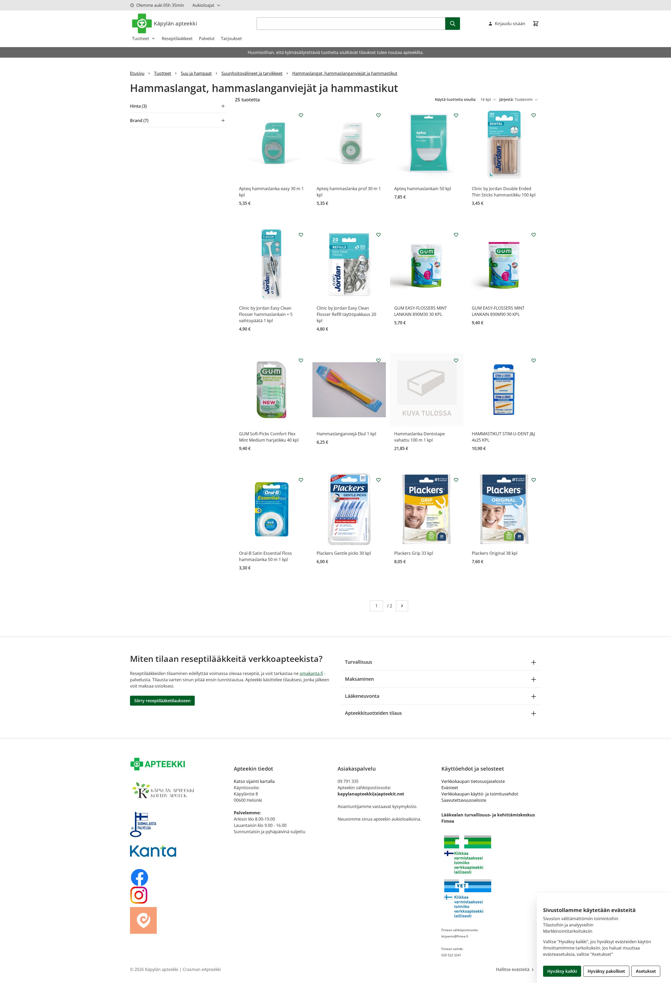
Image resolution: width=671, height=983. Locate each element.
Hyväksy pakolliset (606, 971)
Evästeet (449, 787)
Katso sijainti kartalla (254, 781)
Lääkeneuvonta (362, 696)
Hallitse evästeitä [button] (513, 969)
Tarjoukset (231, 38)
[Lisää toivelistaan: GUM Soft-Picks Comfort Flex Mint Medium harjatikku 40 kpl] (301, 360)
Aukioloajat (203, 5)
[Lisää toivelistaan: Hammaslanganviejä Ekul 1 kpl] (378, 360)
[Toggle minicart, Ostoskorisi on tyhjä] (536, 23)
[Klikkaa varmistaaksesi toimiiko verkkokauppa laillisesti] (491, 854)
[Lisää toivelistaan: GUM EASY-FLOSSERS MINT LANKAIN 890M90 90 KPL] (533, 234)
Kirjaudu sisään (510, 23)
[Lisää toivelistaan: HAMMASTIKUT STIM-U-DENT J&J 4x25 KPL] (533, 360)
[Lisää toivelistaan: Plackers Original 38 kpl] (533, 480)
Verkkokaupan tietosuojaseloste (473, 781)
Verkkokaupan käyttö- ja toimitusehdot (479, 794)
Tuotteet (140, 38)
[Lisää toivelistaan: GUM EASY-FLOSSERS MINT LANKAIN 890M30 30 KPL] (456, 234)
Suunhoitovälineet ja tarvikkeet (252, 73)
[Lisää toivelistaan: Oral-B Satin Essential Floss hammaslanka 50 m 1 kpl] (301, 480)
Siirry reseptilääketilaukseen (162, 701)
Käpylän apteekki (175, 23)
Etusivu (137, 73)
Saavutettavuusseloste (463, 800)
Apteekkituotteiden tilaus (373, 713)
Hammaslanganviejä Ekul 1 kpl (346, 434)
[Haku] (452, 23)
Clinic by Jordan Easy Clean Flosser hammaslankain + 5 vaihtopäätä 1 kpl (266, 314)
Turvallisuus (358, 662)
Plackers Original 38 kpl (494, 553)
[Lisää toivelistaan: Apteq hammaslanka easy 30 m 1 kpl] (301, 115)
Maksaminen (359, 679)
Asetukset (646, 971)
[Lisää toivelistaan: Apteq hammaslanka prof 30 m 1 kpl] (378, 115)
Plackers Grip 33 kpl (413, 553)
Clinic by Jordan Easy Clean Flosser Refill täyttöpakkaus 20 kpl (346, 314)
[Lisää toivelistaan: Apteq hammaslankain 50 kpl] (456, 115)
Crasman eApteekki (202, 969)
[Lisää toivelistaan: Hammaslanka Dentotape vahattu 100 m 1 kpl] (456, 360)
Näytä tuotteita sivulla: (456, 99)
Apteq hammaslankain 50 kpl (422, 188)
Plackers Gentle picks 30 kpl (344, 553)
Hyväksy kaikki (562, 971)
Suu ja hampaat (196, 73)
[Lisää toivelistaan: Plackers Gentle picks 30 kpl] (378, 480)
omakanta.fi (311, 673)
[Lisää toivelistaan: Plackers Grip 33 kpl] (456, 480)
